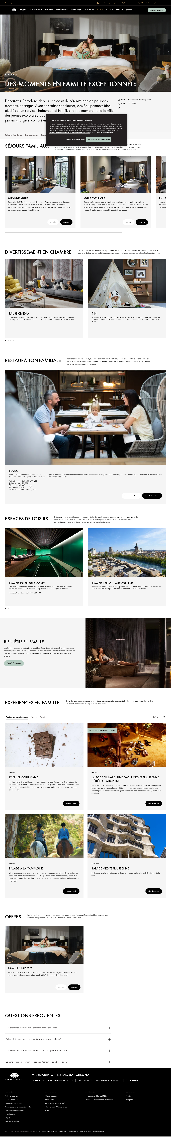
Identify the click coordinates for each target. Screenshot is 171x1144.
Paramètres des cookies (75, 139)
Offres (129, 10)
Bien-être (49, 10)
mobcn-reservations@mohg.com (136, 100)
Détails (53, 222)
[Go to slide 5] (44, 190)
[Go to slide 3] (39, 190)
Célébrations (76, 10)
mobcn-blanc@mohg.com (25, 489)
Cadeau (119, 10)
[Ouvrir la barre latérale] (6, 10)
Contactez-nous (132, 1080)
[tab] (17, 717)
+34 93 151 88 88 (84, 1080)
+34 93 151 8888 (128, 104)
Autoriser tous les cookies (99, 139)
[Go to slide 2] (36, 190)
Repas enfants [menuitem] (32, 135)
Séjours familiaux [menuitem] (13, 135)
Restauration (36, 10)
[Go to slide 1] (34, 190)
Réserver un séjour (156, 10)
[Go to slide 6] (46, 190)
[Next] (70, 174)
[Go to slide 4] (41, 190)
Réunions (89, 10)
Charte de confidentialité (104, 132)
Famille (100, 10)
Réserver (66, 222)
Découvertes (61, 10)
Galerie (109, 10)
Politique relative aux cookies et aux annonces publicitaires (69, 132)
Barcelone (17, 3)
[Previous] (10, 174)
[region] (86, 130)
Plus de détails (71, 803)
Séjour (23, 10)
